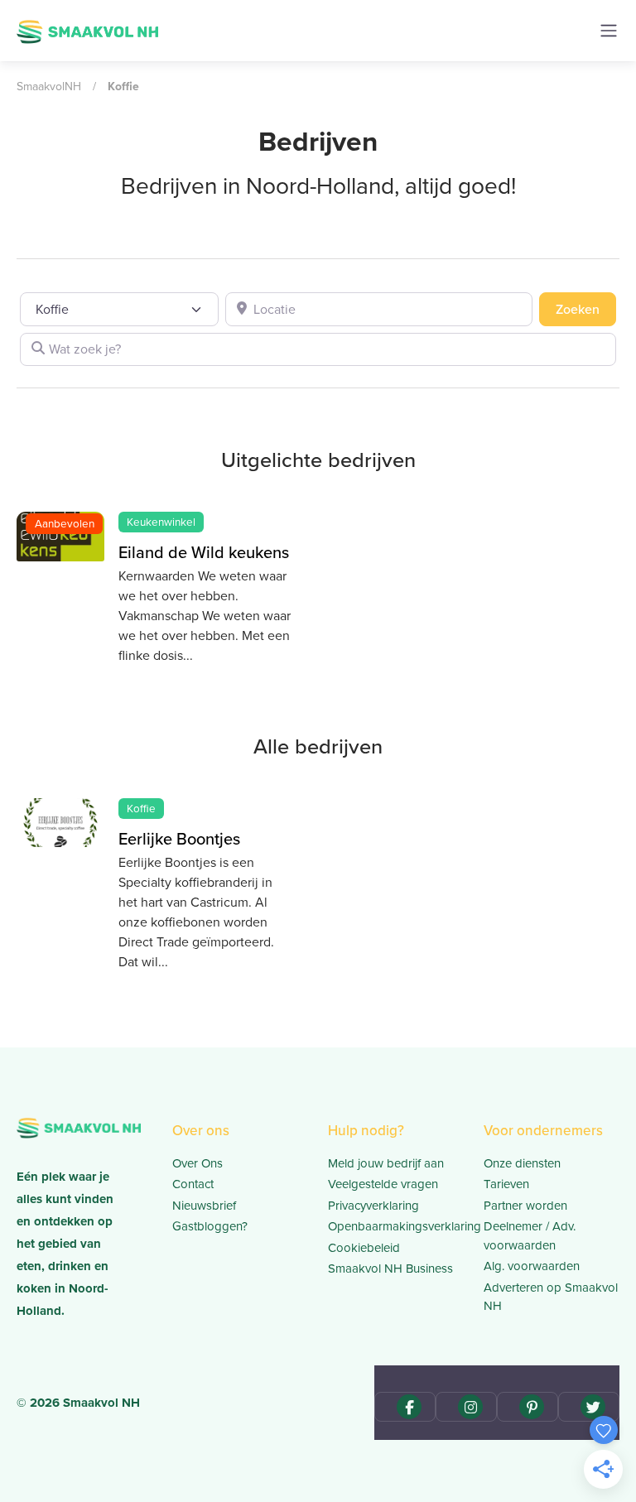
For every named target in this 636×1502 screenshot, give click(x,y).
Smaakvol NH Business (390, 1268)
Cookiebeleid (364, 1248)
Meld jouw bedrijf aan (386, 1163)
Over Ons (197, 1163)
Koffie (141, 808)
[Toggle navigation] (608, 30)
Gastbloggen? (210, 1226)
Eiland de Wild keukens (203, 552)
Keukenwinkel (161, 521)
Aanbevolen (64, 523)
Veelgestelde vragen (383, 1184)
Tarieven (506, 1184)
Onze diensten (522, 1163)
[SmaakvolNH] (87, 29)
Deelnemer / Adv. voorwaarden (530, 1235)
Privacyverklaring (373, 1205)
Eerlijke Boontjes (179, 838)
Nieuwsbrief (204, 1205)
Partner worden (525, 1205)
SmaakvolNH (49, 86)
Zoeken (586, 309)
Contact (193, 1184)
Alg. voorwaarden (532, 1266)
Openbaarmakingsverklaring (396, 1226)
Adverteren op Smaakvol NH (551, 1297)
